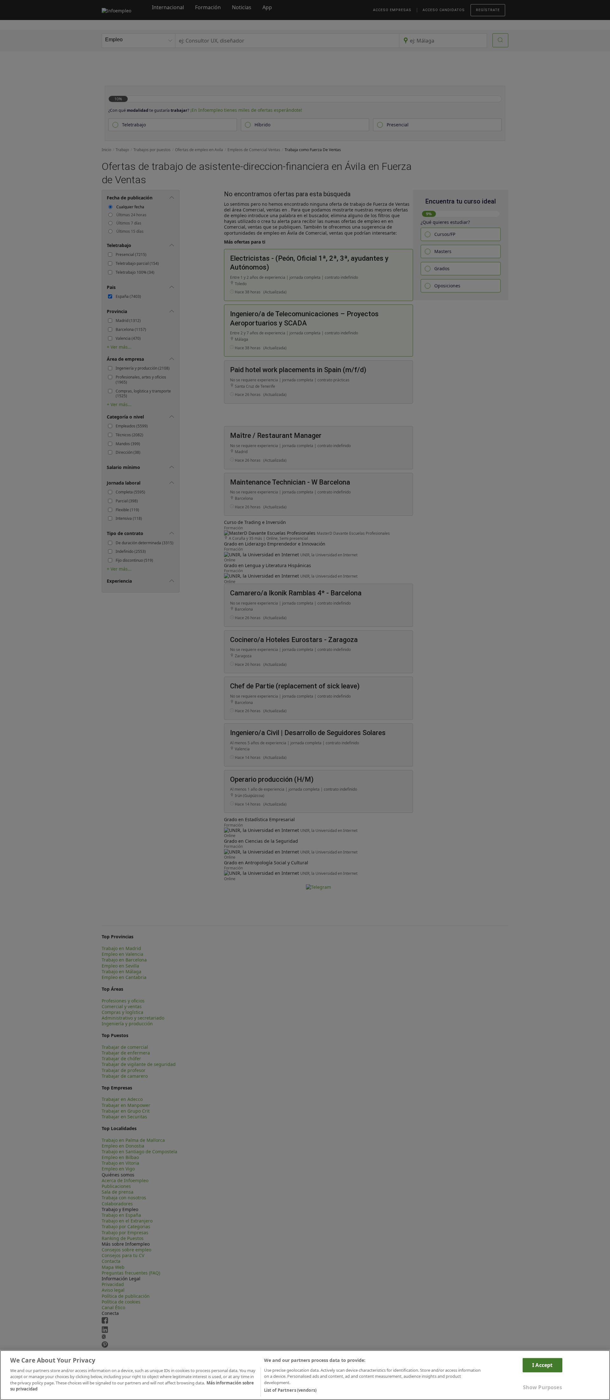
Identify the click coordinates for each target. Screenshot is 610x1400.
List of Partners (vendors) (290, 1390)
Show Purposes (542, 1387)
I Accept (542, 1364)
